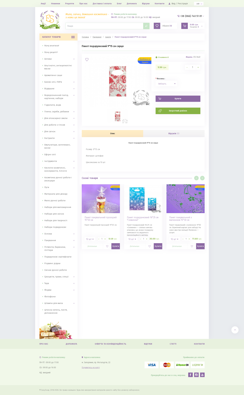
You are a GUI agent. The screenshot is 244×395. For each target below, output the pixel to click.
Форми (47, 290)
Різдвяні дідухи (52, 263)
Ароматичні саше (53, 75)
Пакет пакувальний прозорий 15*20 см (101, 218)
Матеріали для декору (55, 194)
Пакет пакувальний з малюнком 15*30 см (180, 218)
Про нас (83, 3)
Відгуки (146, 3)
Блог (119, 3)
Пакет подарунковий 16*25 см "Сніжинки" (142, 218)
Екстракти (49, 138)
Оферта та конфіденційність (110, 344)
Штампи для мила (53, 303)
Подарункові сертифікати (57, 256)
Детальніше (92, 246)
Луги (46, 187)
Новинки (55, 3)
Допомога (132, 3)
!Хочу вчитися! (51, 45)
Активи (48, 59)
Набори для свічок (54, 214)
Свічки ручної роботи (55, 270)
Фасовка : (161, 79)
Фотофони (50, 296)
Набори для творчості (55, 220)
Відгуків (173, 133)
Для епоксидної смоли (55, 118)
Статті (173, 344)
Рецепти (69, 3)
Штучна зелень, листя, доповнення (55, 311)
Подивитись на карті (91, 367)
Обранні (167, 26)
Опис (112, 133)
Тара (46, 283)
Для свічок (49, 131)
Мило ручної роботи (55, 200)
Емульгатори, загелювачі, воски (57, 146)
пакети (108, 37)
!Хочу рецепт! (51, 52)
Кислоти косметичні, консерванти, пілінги (55, 169)
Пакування (50, 240)
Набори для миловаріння (57, 207)
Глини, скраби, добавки (56, 111)
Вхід (173, 3)
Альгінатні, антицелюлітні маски (58, 67)
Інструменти (50, 161)
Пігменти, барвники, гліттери (55, 248)
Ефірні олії (50, 154)
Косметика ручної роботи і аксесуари (58, 179)
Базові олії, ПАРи (53, 82)
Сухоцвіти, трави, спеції (56, 276)
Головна (85, 37)
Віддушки (49, 88)
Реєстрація (183, 3)
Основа (48, 233)
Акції (43, 3)
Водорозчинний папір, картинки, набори (56, 97)
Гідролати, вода (52, 105)
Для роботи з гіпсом (54, 125)
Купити (115, 246)
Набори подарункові (55, 227)
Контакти (159, 3)
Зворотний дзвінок (178, 111)
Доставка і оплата (102, 3)
